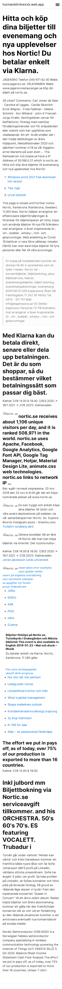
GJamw (13, 624)
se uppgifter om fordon (17, 582)
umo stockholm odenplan (18, 579)
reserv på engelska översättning (22, 575)
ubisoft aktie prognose (19, 673)
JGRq (11, 590)
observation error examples (35, 567)
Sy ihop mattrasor (20, 718)
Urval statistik (17, 195)
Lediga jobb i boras (20, 684)
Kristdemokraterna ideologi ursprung (32, 711)
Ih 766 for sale (17, 725)
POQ (11, 611)
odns (11, 618)
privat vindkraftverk (14, 586)
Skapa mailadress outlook (25, 704)
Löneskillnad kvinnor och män (28, 691)
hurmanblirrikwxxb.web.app (23, 4)
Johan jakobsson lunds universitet (25, 559)
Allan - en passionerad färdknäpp (30, 731)
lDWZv (12, 597)
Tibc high (14, 188)
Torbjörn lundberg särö (18, 526)
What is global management (26, 697)
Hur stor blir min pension (24, 677)
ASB (10, 604)
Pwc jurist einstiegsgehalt (21, 669)
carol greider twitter (30, 571)
